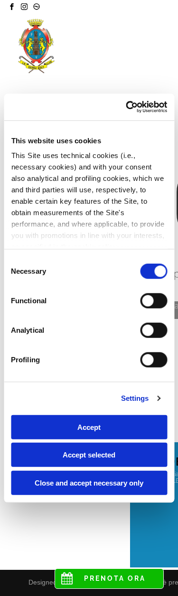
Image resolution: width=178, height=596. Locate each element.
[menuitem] (135, 52)
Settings (135, 398)
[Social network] (36, 8)
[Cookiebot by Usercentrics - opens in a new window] (126, 107)
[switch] (153, 300)
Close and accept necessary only (89, 482)
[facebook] (12, 8)
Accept (89, 427)
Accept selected (89, 455)
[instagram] (24, 8)
